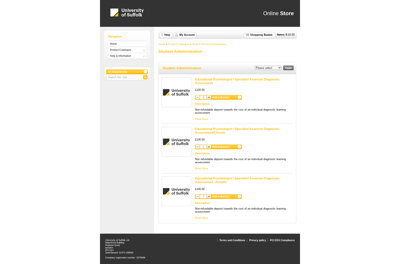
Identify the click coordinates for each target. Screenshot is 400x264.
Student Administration (213, 44)
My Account (187, 34)
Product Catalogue (120, 50)
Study (195, 44)
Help (167, 34)
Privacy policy (257, 240)
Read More (201, 119)
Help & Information (120, 56)
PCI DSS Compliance (282, 240)
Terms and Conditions (232, 240)
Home (113, 44)
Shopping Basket (261, 34)
